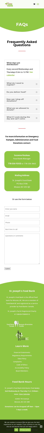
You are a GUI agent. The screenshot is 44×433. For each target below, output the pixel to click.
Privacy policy (25, 430)
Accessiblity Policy (22, 368)
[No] (41, 426)
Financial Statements (22, 352)
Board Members (22, 371)
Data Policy (22, 358)
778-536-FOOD (14, 163)
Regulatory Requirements (22, 355)
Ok (16, 430)
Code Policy (22, 362)
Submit (7, 269)
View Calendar (24, 394)
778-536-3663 (30, 163)
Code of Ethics (22, 365)
